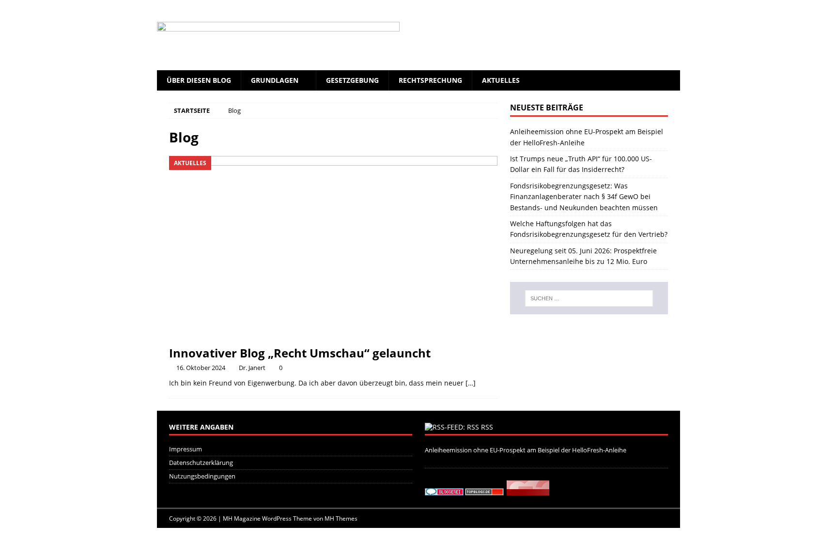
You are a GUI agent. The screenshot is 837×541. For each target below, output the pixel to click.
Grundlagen (274, 80)
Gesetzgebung (352, 80)
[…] (470, 382)
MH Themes (341, 518)
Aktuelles (501, 80)
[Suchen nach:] (589, 298)
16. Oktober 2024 (200, 367)
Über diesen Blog (199, 80)
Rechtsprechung (430, 80)
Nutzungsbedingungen (202, 476)
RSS (487, 427)
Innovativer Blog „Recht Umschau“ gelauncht (300, 353)
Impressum (185, 449)
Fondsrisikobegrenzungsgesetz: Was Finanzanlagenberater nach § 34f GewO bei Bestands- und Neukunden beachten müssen (584, 196)
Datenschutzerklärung (201, 462)
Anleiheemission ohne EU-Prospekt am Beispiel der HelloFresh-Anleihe (525, 450)
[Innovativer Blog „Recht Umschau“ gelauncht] (333, 248)
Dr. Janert (252, 367)
